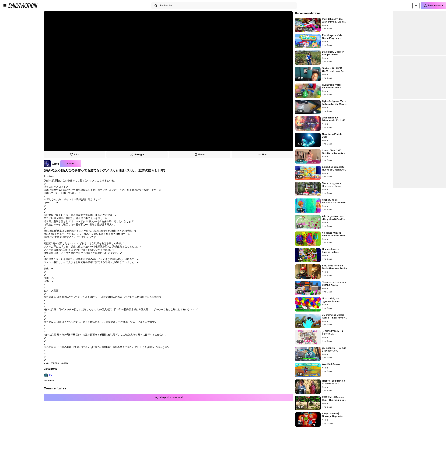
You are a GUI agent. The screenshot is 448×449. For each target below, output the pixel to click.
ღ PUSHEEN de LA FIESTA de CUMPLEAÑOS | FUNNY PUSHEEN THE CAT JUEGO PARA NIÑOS (332, 333)
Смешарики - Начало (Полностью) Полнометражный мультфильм (334, 349)
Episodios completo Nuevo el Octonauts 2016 (333, 168)
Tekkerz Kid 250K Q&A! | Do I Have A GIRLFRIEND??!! (332, 70)
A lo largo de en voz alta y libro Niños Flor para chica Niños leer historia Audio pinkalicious (334, 218)
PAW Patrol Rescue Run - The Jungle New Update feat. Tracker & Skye (334, 398)
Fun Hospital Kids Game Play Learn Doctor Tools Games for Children (333, 37)
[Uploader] (415, 5)
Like (76, 154)
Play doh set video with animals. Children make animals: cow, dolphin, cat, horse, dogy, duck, (334, 20)
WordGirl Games (331, 364)
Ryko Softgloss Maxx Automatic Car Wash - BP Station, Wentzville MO (335, 103)
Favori (201, 154)
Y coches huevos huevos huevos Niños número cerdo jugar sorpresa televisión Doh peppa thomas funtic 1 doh (334, 234)
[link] (51, 163)
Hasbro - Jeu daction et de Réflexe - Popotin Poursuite (333, 382)
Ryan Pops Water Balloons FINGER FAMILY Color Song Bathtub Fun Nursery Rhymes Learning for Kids (334, 86)
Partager (139, 154)
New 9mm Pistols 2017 (332, 135)
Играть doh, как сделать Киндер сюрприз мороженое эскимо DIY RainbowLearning (333, 300)
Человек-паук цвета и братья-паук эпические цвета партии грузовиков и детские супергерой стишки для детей (334, 283)
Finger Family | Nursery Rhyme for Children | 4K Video (333, 415)
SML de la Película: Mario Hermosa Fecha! (334, 267)
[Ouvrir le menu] (5, 5)
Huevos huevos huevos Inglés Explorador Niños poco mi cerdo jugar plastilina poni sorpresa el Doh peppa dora (334, 251)
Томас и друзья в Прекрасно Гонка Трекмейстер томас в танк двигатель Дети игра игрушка (334, 185)
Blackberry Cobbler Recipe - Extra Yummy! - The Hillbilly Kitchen (334, 53)
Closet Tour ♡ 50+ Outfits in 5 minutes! (333, 152)
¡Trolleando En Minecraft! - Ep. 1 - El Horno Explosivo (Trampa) (333, 119)
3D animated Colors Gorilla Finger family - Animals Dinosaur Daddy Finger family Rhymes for (334, 316)
